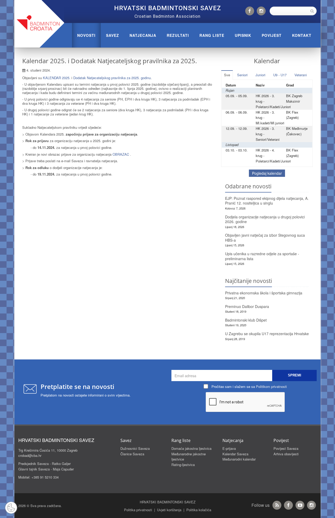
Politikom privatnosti (271, 386)
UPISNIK (243, 35)
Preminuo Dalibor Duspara (247, 306)
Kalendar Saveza (235, 453)
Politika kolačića (198, 509)
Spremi (294, 375)
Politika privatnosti (138, 509)
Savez (112, 35)
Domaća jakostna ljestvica (191, 448)
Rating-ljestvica (183, 464)
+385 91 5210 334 (45, 477)
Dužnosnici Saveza (135, 448)
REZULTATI (178, 35)
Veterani (300, 74)
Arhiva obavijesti (286, 453)
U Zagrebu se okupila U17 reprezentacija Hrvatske (267, 333)
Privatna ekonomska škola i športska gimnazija (263, 292)
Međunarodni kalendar (239, 459)
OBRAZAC (121, 154)
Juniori (260, 74)
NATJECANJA (143, 35)
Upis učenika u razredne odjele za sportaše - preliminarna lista (262, 256)
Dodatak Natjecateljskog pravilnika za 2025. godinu (112, 77)
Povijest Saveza (285, 448)
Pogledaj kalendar (267, 173)
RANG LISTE (211, 35)
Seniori (242, 74)
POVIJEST (272, 35)
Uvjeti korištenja (169, 509)
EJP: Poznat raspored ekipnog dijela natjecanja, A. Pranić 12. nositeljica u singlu (267, 201)
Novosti (86, 35)
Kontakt (301, 35)
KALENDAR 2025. (56, 77)
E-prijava (229, 448)
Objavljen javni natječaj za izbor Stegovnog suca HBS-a (265, 237)
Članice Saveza (132, 453)
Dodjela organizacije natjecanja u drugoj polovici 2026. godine (265, 219)
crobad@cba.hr (29, 455)
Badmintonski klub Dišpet (246, 320)
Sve (227, 74)
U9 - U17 (280, 74)
